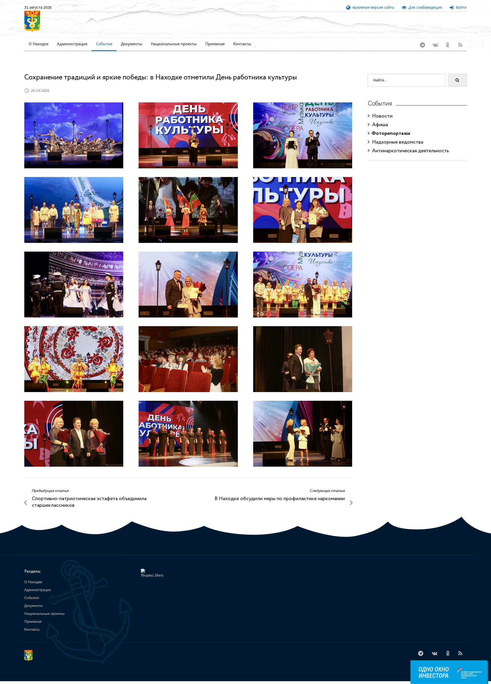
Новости (381, 109)
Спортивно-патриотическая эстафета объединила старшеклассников (89, 495)
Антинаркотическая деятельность (409, 144)
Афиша (379, 118)
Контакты (242, 44)
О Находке (38, 44)
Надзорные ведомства (396, 135)
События (104, 44)
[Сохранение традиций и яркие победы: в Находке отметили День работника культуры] (73, 128)
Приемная (215, 44)
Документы (131, 44)
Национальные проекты (174, 44)
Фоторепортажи (390, 127)
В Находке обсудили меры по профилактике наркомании (280, 492)
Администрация (72, 44)
